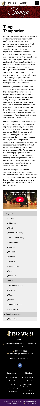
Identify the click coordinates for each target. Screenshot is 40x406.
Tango (12, 295)
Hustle (11, 228)
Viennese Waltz (15, 304)
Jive (10, 271)
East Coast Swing (16, 233)
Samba (12, 256)
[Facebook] (20, 365)
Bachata (12, 276)
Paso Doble (14, 266)
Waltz (11, 299)
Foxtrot (12, 290)
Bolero (12, 261)
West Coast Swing (16, 237)
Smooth (9, 280)
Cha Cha (12, 252)
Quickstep (13, 309)
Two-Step (13, 319)
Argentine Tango (16, 285)
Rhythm (9, 213)
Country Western (13, 314)
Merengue (13, 242)
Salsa (11, 218)
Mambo (12, 223)
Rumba (12, 247)
